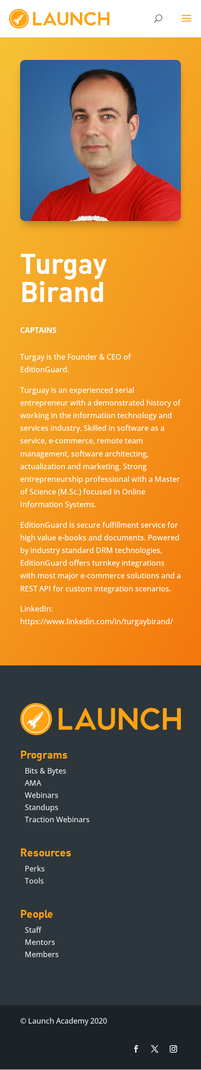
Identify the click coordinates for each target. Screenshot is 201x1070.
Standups (41, 807)
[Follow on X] (154, 1048)
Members (42, 954)
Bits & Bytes (45, 771)
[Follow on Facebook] (136, 1048)
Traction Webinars (57, 819)
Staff (33, 930)
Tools (34, 881)
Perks (35, 868)
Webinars (41, 795)
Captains (38, 330)
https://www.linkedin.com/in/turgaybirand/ (96, 621)
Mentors (40, 942)
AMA (33, 783)
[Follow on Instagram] (173, 1048)
